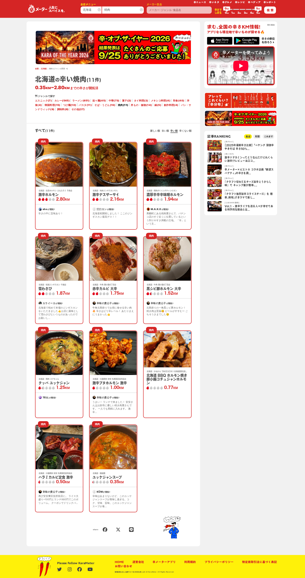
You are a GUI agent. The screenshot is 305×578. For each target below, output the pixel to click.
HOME (119, 562)
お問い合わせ (123, 566)
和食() (178, 100)
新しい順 (155, 130)
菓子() (126, 100)
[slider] (226, 9)
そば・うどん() (104, 105)
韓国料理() (52, 105)
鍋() (158, 105)
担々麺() (99, 100)
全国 (37, 68)
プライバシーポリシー (219, 562)
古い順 (165, 130)
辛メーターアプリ (164, 562)
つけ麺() (69, 105)
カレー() (62, 100)
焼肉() (123, 105)
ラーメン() (81, 100)
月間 (257, 136)
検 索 (270, 10)
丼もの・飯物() (141, 105)
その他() (78, 109)
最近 (248, 136)
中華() (114, 100)
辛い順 (174, 130)
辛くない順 (185, 130)
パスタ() (85, 105)
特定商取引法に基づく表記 (259, 562)
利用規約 (190, 562)
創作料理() (171, 105)
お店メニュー (88, 4)
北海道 (44, 68)
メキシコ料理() (160, 100)
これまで (268, 136)
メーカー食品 (154, 4)
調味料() (63, 109)
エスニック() (43, 100)
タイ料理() (141, 100)
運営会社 (138, 562)
